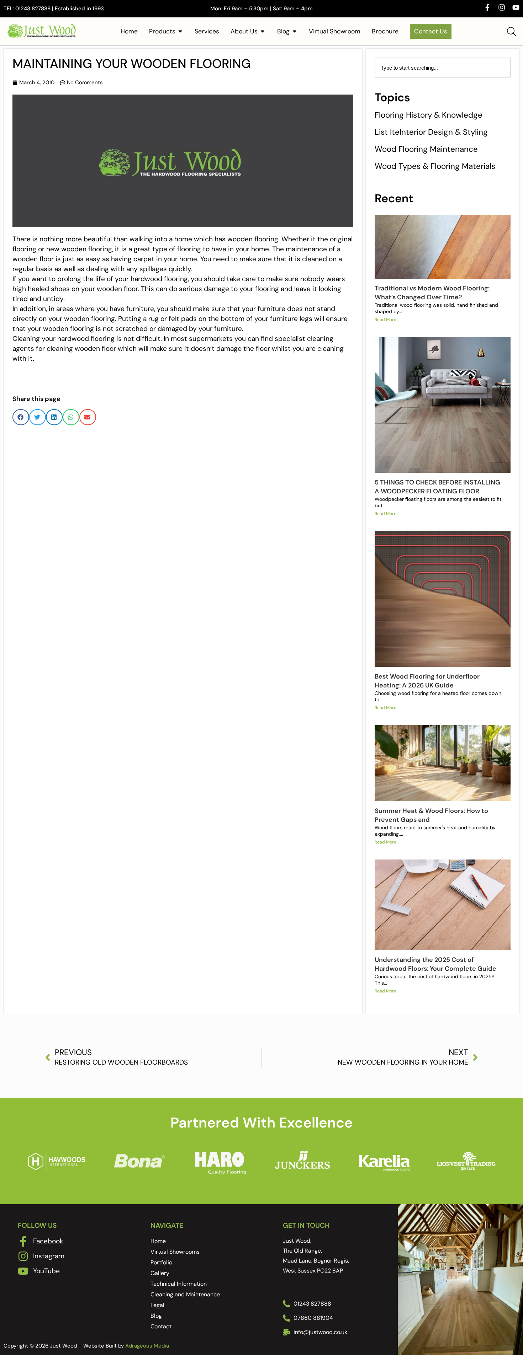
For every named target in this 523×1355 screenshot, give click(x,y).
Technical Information (178, 1283)
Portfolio (161, 1262)
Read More (385, 319)
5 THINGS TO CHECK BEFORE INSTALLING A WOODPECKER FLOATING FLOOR (437, 487)
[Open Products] (180, 31)
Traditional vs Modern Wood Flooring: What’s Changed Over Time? (432, 292)
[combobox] (443, 67)
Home (158, 1241)
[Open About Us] (262, 31)
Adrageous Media (147, 1345)
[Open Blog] (294, 31)
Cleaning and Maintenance (185, 1294)
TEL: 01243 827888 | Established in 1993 (54, 8)
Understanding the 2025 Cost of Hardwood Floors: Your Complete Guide (435, 964)
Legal (157, 1305)
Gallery (159, 1273)
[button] (20, 417)
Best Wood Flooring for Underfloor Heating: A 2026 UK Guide (427, 681)
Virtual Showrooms (175, 1251)
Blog (156, 1315)
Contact (160, 1326)
